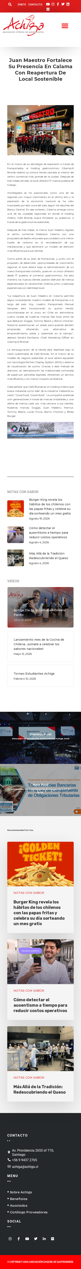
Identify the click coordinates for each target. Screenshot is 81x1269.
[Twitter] (62, 2)
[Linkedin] (67, 2)
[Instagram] (52, 2)
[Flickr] (47, 7)
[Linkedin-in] (44, 1237)
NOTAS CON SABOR (29, 893)
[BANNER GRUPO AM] (40, 440)
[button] (10, 5)
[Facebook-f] (57, 2)
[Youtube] (47, 2)
